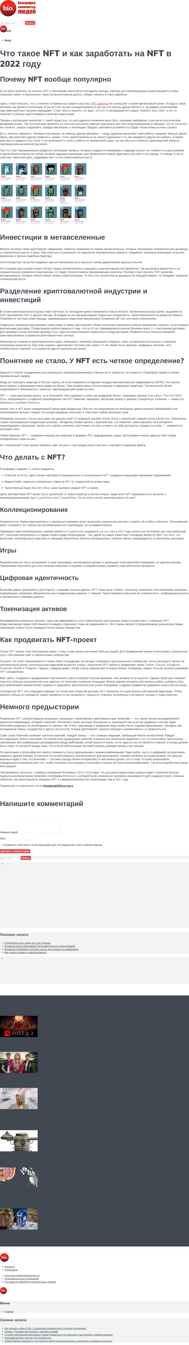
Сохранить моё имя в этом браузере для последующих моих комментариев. (53, 844)
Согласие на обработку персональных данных (30, 1281)
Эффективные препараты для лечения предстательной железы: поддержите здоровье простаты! (79, 1198)
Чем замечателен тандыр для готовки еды (52, 1159)
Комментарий (9, 832)
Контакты (9, 1266)
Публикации (11, 1269)
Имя (3, 838)
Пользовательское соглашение (21, 1278)
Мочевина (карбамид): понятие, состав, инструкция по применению (41, 949)
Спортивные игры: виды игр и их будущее (27, 942)
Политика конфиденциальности (22, 1275)
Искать (30, 22)
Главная (9, 1311)
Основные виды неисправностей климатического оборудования (39, 946)
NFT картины (99, 103)
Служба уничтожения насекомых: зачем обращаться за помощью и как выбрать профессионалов (58, 1334)
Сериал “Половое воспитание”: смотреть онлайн (60, 1081)
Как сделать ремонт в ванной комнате (25, 952)
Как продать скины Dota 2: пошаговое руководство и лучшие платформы (90, 1045)
